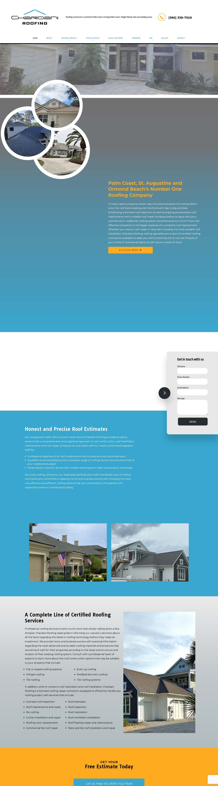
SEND (192, 421)
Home (35, 38)
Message (181, 398)
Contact (181, 38)
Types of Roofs (93, 38)
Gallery (164, 38)
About (49, 38)
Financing (136, 38)
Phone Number (183, 377)
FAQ (150, 38)
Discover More (129, 250)
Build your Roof (115, 38)
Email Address (183, 388)
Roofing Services (69, 38)
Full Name (181, 366)
